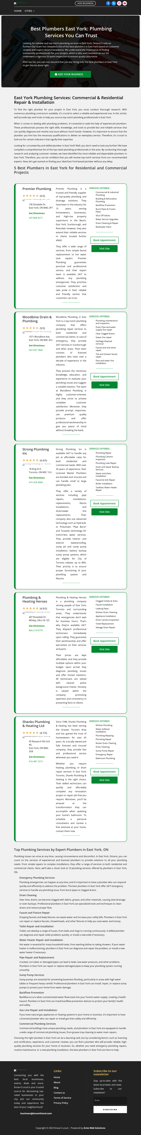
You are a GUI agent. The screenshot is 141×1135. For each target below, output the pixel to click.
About (57, 1082)
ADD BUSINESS (85, 3)
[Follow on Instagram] (119, 3)
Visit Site (104, 248)
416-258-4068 (36, 482)
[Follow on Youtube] (125, 3)
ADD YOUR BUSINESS (70, 74)
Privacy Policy (61, 1102)
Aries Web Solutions (94, 1127)
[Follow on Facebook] (108, 3)
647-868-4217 (36, 217)
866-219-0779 (36, 630)
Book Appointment (104, 240)
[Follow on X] (114, 3)
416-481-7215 (36, 761)
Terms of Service (62, 1097)
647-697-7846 (36, 350)
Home (18, 11)
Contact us (59, 1092)
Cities (28, 11)
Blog (56, 1087)
